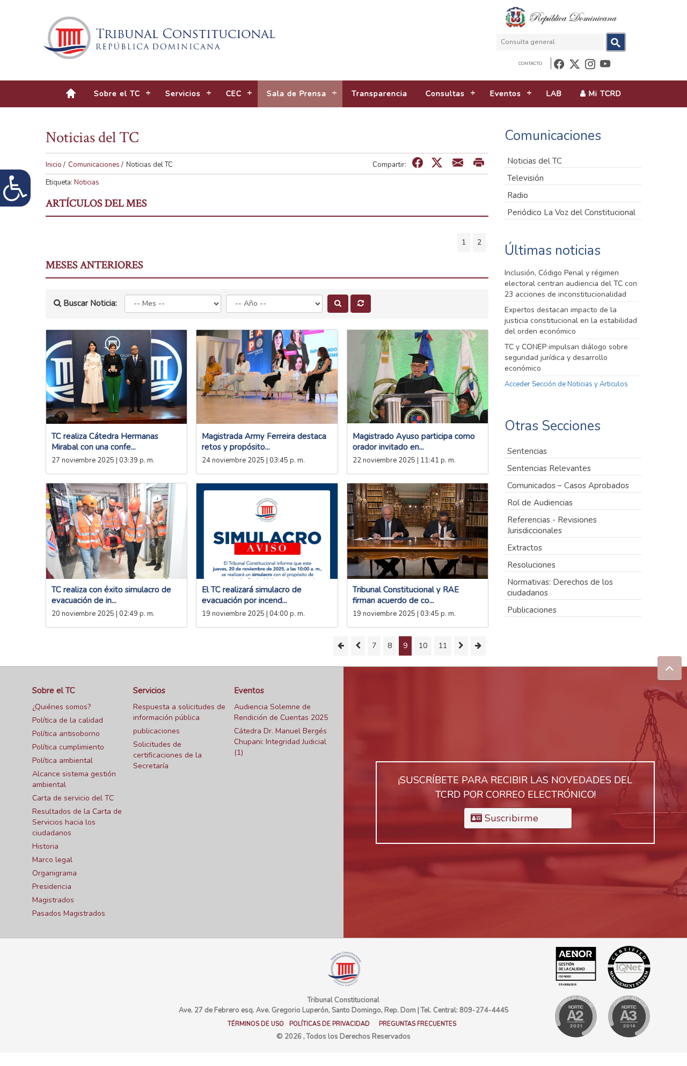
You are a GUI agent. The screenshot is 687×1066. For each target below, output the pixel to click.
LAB (554, 94)
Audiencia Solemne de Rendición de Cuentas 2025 (281, 712)
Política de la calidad (67, 720)
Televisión (525, 178)
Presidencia (51, 886)
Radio (517, 195)
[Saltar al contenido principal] (161, 38)
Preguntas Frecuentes (417, 1024)
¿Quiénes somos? (61, 707)
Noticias (86, 182)
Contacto (530, 64)
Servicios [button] (183, 94)
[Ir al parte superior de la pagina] (669, 668)
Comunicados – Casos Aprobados (568, 485)
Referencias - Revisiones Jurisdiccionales (552, 525)
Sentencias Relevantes (549, 468)
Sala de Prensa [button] (296, 94)
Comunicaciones (94, 165)
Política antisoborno (66, 734)
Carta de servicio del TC (73, 798)
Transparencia (379, 94)
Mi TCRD (604, 94)
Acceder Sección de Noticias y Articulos (566, 384)
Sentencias (527, 451)
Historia (45, 846)
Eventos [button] (505, 94)
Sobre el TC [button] (117, 94)
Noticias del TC (534, 161)
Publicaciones (532, 610)
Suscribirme (510, 818)
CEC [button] (234, 94)
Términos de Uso (256, 1024)
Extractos (524, 547)
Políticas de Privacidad (329, 1024)
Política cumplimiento (68, 747)
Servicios (149, 690)
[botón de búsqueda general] (616, 42)
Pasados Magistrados (68, 913)
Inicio (54, 165)
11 (442, 646)
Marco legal (52, 860)
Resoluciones (531, 565)
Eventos (249, 690)
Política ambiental (62, 760)
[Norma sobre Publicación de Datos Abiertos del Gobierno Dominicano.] (628, 1016)
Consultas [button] (445, 94)
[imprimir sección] (478, 163)
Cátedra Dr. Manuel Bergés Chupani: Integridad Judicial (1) (280, 742)
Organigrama (54, 873)
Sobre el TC (53, 690)
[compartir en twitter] (437, 163)
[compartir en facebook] (417, 163)
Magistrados (53, 900)
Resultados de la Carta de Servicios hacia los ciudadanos (77, 822)
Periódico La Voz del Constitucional (571, 212)
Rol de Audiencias (540, 502)
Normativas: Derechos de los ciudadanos (560, 587)
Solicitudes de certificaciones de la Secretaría (167, 755)
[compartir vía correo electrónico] (457, 163)
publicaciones (156, 731)
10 (423, 646)
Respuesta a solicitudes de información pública (179, 712)
